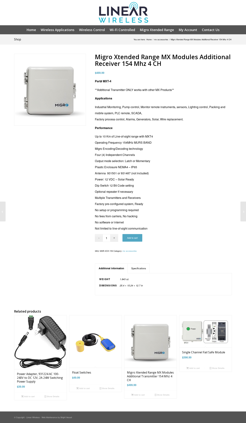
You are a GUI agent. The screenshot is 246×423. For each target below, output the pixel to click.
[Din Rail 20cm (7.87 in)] (243, 211)
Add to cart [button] (29, 396)
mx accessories (161, 39)
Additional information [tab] (111, 268)
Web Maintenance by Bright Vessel (57, 417)
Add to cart (132, 237)
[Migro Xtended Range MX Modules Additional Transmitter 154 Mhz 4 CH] (3, 211)
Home (149, 39)
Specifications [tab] (138, 268)
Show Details (52, 396)
